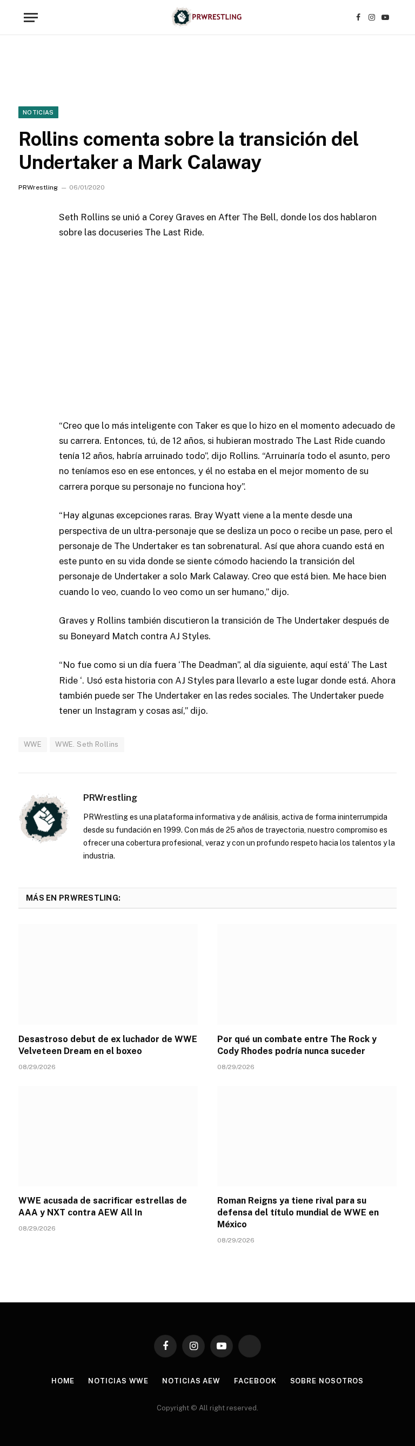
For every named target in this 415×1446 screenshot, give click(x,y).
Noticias (38, 112)
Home (63, 1381)
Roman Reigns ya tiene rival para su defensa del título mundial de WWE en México (298, 1212)
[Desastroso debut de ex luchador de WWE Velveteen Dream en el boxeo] (108, 974)
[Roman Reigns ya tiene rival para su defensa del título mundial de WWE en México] (307, 1136)
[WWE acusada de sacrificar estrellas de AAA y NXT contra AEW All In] (108, 1136)
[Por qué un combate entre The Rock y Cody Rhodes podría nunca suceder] (307, 974)
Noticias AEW (191, 1381)
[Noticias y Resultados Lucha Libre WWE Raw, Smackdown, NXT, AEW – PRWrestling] (207, 17)
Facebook (255, 1381)
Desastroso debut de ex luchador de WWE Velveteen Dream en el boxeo (107, 1045)
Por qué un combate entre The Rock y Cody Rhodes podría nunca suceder (297, 1045)
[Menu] (31, 17)
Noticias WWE (118, 1381)
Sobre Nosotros (327, 1381)
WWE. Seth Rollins (87, 744)
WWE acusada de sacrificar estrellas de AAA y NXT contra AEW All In (102, 1206)
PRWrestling (38, 187)
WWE (33, 744)
